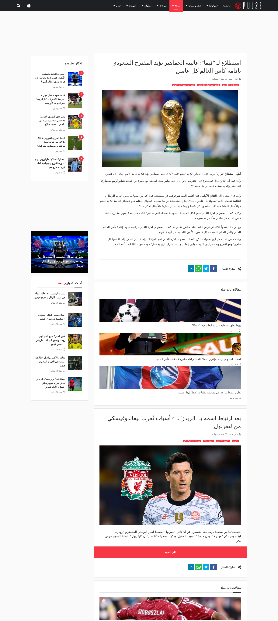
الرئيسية (227, 6)
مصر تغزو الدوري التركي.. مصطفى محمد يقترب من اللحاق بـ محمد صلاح (52, 120)
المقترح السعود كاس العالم (183, 85)
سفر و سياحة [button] (196, 5)
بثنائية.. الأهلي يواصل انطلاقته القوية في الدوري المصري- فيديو (50, 361)
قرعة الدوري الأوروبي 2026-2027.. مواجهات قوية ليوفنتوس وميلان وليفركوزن (51, 142)
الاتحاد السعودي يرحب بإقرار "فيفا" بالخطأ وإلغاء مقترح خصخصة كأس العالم (199, 359)
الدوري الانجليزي (223, 441)
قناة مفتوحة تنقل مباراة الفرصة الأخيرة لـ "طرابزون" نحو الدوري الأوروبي (50, 99)
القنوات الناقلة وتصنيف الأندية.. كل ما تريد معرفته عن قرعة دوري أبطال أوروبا (50, 77)
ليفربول (235, 441)
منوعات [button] (168, 5)
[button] (213, 268)
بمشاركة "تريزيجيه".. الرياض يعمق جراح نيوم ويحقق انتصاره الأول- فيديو (50, 383)
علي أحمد (233, 79)
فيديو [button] (128, 5)
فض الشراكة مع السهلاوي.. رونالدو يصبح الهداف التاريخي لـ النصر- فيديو (50, 340)
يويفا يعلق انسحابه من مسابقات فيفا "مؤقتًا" (216, 325)
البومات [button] (141, 5)
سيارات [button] (154, 5)
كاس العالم (233, 85)
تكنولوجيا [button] (213, 5)
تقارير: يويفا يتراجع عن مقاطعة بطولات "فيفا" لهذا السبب (209, 392)
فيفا (224, 85)
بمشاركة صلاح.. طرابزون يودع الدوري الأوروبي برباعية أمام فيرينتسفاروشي (50, 163)
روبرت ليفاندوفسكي (192, 441)
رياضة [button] (181, 5)
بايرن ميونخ (208, 441)
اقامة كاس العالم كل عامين (208, 85)
